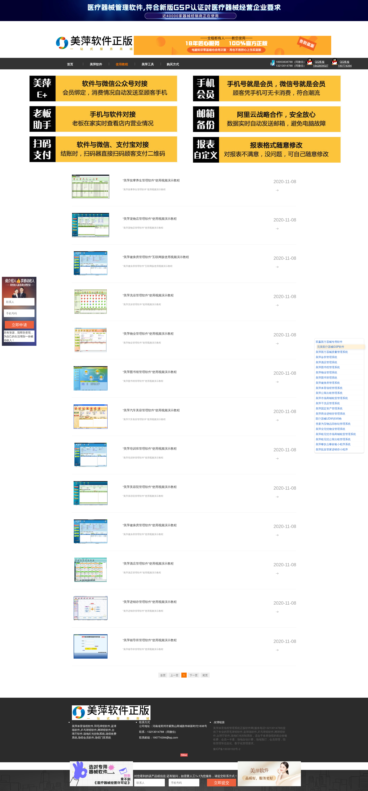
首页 (70, 64)
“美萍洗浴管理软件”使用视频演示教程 (148, 295)
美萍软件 (96, 64)
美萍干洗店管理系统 (328, 403)
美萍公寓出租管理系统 (329, 393)
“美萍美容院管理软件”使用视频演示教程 (150, 486)
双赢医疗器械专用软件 (329, 341)
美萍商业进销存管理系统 (330, 413)
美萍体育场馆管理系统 (329, 387)
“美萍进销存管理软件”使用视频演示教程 (150, 601)
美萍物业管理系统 (326, 372)
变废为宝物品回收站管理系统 (333, 423)
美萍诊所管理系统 (326, 357)
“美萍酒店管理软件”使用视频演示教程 (148, 563)
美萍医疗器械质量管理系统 (332, 351)
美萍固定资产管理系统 (329, 408)
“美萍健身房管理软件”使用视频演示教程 (150, 525)
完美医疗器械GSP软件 (330, 346)
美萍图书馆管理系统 (328, 367)
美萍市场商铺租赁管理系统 (332, 398)
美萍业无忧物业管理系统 (330, 428)
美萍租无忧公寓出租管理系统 (333, 439)
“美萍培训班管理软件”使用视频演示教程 (150, 448)
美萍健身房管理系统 (328, 382)
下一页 (194, 675)
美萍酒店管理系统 (326, 362)
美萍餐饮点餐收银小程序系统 (333, 444)
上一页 (174, 675)
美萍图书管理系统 (326, 377)
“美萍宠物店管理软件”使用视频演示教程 (150, 218)
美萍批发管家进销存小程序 (332, 449)
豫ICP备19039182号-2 (226, 749)
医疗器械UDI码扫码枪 (329, 418)
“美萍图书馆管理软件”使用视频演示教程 (150, 372)
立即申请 (19, 324)
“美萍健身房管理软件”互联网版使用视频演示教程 (156, 257)
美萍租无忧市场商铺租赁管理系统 (336, 434)
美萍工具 (148, 64)
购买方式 (173, 64)
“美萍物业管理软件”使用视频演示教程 (148, 333)
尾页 (205, 675)
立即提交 (221, 782)
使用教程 (122, 64)
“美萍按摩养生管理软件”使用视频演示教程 (151, 180)
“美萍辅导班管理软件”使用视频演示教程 (150, 640)
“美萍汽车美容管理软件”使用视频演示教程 (151, 410)
